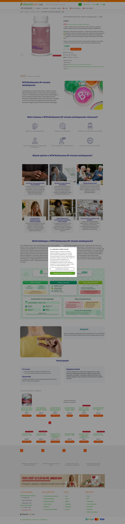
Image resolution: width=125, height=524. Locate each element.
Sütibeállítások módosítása (62, 269)
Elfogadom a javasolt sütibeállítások (62, 273)
